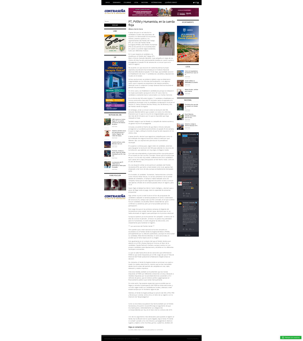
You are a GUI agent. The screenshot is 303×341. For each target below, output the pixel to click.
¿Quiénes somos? (171, 2)
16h (192, 205)
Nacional (144, 2)
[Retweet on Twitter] (182, 148)
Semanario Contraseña (189, 202)
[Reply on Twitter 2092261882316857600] (184, 229)
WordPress (196, 339)
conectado (144, 330)
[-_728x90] (163, 16)
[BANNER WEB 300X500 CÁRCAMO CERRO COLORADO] (188, 62)
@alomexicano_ (186, 184)
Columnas (127, 2)
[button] (290, 337)
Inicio (107, 2)
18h (192, 184)
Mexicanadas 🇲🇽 (187, 182)
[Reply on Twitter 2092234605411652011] (184, 193)
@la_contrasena (186, 205)
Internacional (156, 2)
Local (136, 2)
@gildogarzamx (186, 154)
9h (191, 154)
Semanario (117, 2)
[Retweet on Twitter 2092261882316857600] (187, 229)
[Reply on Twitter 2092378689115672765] (184, 171)
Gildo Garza (186, 152)
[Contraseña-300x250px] (115, 52)
